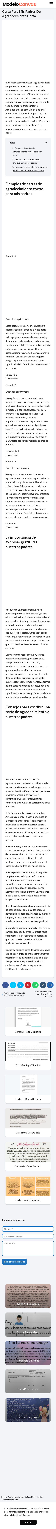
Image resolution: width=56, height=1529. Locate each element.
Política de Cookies (21, 1515)
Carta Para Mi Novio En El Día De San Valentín (14, 994)
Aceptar (28, 1522)
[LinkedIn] (50, 985)
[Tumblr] (43, 985)
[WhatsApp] (35, 985)
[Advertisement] (28, 52)
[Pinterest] (28, 985)
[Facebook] (5, 985)
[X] (20, 985)
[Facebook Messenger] (13, 985)
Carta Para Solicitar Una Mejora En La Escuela (43, 994)
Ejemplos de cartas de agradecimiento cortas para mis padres (27, 151)
